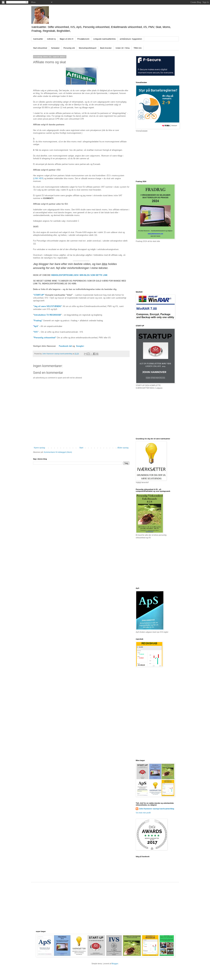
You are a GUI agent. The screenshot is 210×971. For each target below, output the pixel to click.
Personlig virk (69, 48)
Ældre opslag (123, 448)
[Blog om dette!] (88, 353)
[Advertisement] (159, 156)
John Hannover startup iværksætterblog (156, 809)
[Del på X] (91, 353)
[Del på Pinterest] (97, 353)
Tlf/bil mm (138, 48)
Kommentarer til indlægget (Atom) (58, 452)
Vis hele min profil (143, 813)
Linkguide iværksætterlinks (104, 39)
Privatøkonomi (83, 39)
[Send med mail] (85, 353)
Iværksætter (38, 39)
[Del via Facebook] (94, 353)
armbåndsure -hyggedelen (131, 39)
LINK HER (38, 178)
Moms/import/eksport (87, 48)
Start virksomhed (40, 48)
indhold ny (51, 39)
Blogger (115, 964)
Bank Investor (106, 48)
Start (81, 448)
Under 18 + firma (123, 48)
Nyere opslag (39, 448)
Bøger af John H (66, 39)
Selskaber (55, 48)
